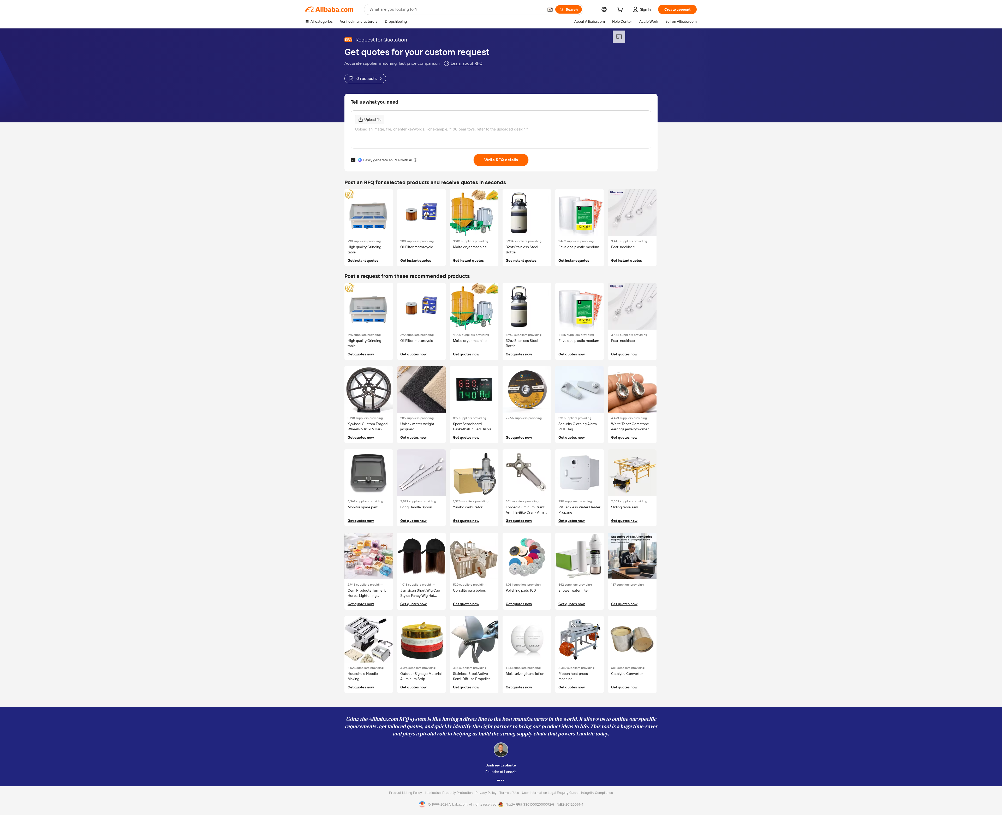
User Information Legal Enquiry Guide (550, 793)
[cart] (621, 10)
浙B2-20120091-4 (570, 804)
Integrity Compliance (597, 793)
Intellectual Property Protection (449, 793)
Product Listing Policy (406, 793)
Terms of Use (509, 793)
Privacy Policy (486, 793)
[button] (550, 9)
